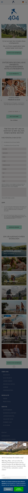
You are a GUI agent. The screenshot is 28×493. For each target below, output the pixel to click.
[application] (14, 486)
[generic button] (24, 444)
